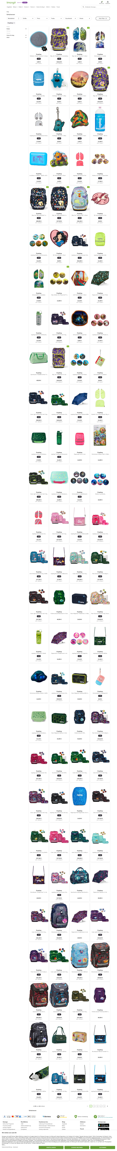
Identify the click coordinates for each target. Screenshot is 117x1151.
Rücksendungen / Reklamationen (47, 1125)
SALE (8, 37)
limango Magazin (7, 1127)
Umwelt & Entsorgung (44, 1127)
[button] (107, 2)
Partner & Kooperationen (9, 1129)
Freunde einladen (7, 1125)
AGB (22, 1124)
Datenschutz (24, 1127)
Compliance (24, 1129)
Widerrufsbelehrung (26, 1125)
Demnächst (83, 1125)
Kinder (8, 29)
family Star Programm (8, 1124)
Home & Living (10, 35)
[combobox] (95, 7)
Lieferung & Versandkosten (45, 1124)
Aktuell (82, 1124)
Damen (64, 1129)
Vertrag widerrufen (43, 1129)
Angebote (64, 1124)
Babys (63, 1125)
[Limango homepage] (11, 2)
